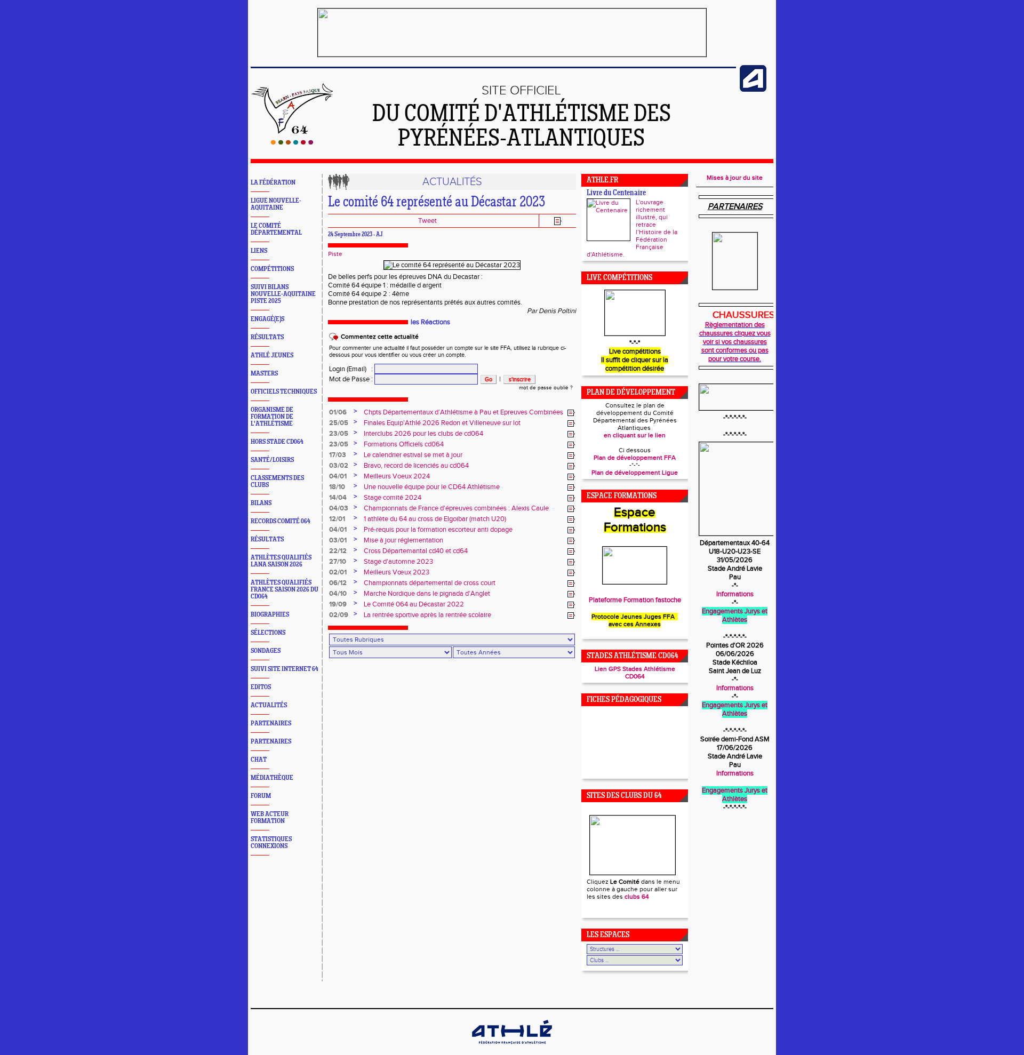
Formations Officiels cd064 (404, 444)
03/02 (338, 465)
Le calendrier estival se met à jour (413, 455)
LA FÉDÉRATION (273, 182)
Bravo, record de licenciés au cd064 (416, 465)
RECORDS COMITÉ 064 (280, 521)
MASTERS (264, 373)
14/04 (338, 497)
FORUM (261, 796)
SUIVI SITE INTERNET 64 (284, 669)
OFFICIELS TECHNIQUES (284, 391)
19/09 (338, 604)
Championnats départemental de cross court (429, 583)
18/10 (337, 487)
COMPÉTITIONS (272, 269)
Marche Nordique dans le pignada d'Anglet (427, 593)
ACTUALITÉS (269, 705)
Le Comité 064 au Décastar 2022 (414, 604)
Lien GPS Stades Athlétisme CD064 (635, 672)
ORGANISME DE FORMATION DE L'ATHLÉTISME (272, 416)
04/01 (338, 476)
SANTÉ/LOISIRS (272, 460)
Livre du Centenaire (616, 193)
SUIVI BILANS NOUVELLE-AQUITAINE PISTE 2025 (283, 294)
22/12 (338, 551)
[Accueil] (292, 142)
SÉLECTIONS (268, 632)
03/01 (338, 540)
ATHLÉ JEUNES (272, 355)
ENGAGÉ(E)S (267, 319)
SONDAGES (266, 651)
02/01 (338, 572)
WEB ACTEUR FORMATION (270, 818)
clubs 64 (637, 896)
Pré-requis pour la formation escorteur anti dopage (438, 529)
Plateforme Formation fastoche (635, 600)
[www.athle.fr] (753, 89)
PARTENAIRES (271, 723)
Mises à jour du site (735, 177)
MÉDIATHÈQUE (272, 777)
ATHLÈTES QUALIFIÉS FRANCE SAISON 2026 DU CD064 (284, 589)
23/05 (338, 433)
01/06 (338, 412)
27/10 (337, 561)
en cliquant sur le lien (635, 435)
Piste (335, 254)
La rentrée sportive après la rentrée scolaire (427, 615)
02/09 (338, 615)
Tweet (427, 221)
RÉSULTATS (267, 337)
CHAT (259, 759)
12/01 (337, 519)
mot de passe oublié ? (546, 388)
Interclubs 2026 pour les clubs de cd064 (423, 433)
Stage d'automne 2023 (398, 561)
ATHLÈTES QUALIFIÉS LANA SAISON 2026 (281, 561)
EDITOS (261, 687)
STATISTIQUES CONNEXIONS (271, 843)
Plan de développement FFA (635, 457)
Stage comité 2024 (392, 497)
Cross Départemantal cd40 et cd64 (416, 551)
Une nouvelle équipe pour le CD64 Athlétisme (432, 487)
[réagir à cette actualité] (571, 413)
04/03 (338, 508)
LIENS (259, 250)
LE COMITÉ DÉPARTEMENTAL (276, 229)
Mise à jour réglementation (403, 540)
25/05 (338, 423)
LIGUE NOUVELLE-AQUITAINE (276, 204)
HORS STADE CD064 (277, 441)
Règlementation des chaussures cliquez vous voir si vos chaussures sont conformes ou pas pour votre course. (735, 342)
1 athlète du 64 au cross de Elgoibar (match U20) (435, 519)
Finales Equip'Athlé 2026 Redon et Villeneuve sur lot (442, 423)
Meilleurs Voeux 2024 (397, 476)
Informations (735, 594)
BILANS (261, 503)
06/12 (338, 583)
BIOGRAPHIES (270, 614)
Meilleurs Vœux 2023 (396, 572)
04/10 (338, 593)
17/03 (337, 455)
